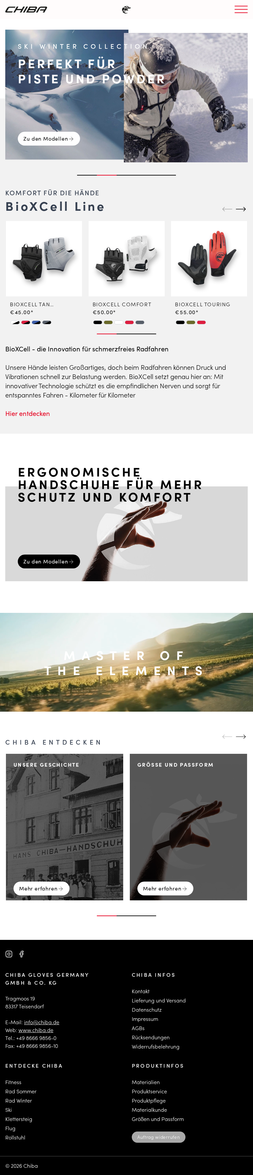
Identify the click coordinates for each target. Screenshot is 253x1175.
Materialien (146, 1082)
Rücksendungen (151, 1037)
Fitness (13, 1082)
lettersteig (20, 1118)
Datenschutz (147, 1009)
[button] (15, 322)
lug (11, 1128)
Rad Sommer (21, 1091)
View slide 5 (166, 175)
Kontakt (141, 991)
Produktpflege (149, 1100)
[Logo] (26, 10)
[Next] (240, 209)
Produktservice (149, 1091)
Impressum (145, 1018)
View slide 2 (107, 175)
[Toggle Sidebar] (241, 10)
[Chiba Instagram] (9, 954)
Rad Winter (18, 1100)
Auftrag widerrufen (158, 1137)
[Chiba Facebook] (21, 954)
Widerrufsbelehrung (156, 1046)
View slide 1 (87, 175)
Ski (8, 1109)
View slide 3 (126, 175)
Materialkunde (149, 1109)
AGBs (138, 1028)
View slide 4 (146, 175)
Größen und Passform (158, 1118)
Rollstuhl (15, 1137)
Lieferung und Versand (159, 1000)
